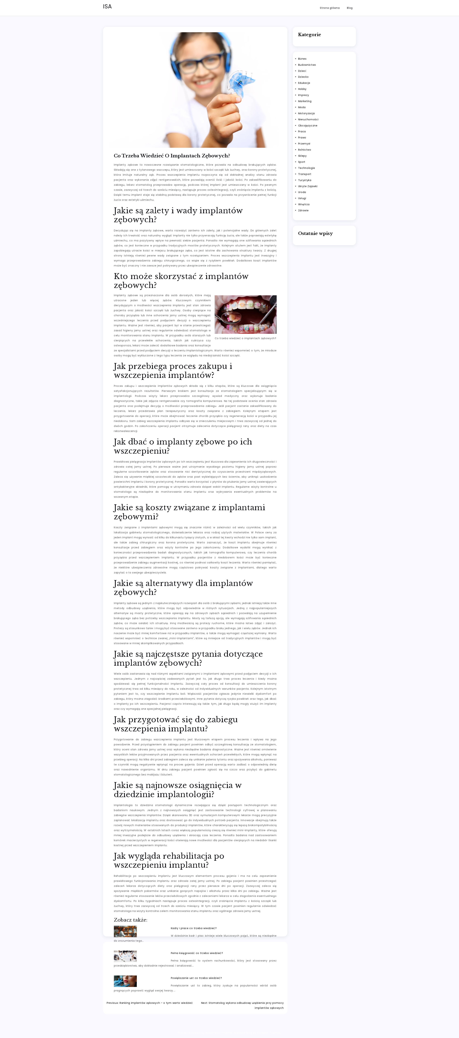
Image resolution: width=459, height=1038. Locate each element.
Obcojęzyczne (308, 125)
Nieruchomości (308, 119)
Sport (302, 162)
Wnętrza (304, 204)
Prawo (302, 137)
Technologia (306, 168)
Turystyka (304, 180)
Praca (302, 131)
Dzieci (302, 71)
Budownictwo (307, 65)
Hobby (302, 89)
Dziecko (303, 77)
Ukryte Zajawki (308, 186)
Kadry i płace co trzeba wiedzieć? (194, 928)
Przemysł (304, 143)
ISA (107, 6)
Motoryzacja (306, 113)
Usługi (302, 198)
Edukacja (304, 83)
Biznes (302, 59)
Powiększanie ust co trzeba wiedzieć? (196, 978)
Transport (304, 174)
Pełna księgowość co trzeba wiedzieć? (197, 953)
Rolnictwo (304, 150)
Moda (302, 107)
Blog (350, 8)
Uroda (302, 192)
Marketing (305, 101)
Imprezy (303, 95)
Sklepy (302, 156)
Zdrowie (303, 210)
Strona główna (330, 8)
